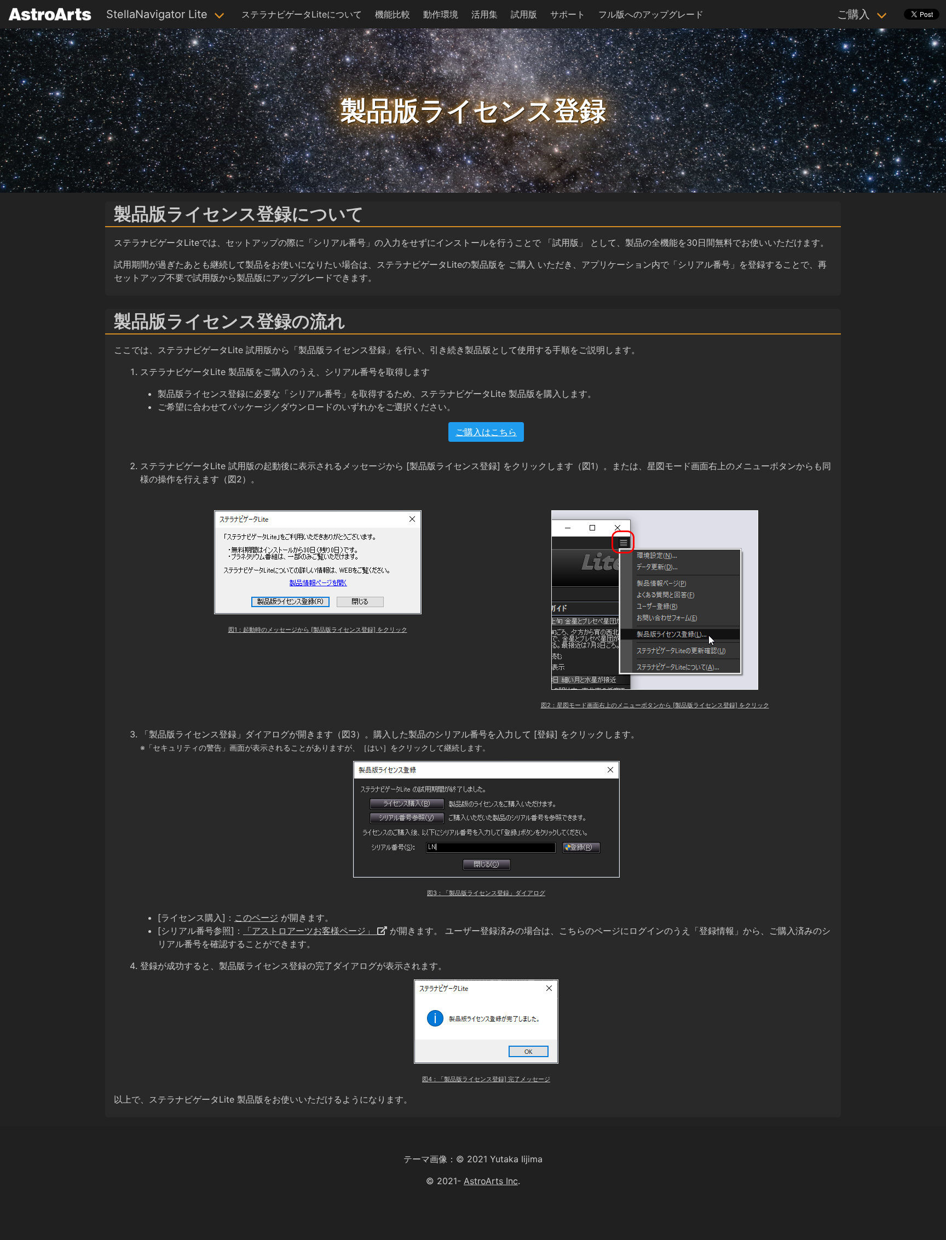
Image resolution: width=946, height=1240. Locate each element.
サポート (567, 14)
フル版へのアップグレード (650, 14)
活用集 (484, 14)
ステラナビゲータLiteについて (301, 14)
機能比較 (392, 14)
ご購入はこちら (486, 431)
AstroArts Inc (491, 1180)
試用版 (524, 14)
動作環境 (440, 14)
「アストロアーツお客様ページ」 (310, 930)
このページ (256, 917)
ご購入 (853, 14)
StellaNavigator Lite (156, 14)
